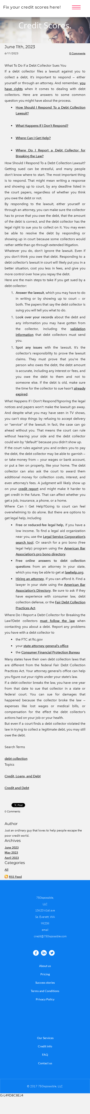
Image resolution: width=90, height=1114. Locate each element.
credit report (28, 489)
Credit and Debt (17, 788)
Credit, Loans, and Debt (23, 776)
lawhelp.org (74, 572)
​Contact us (45, 1063)
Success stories (45, 982)
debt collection (16, 759)
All (6, 870)
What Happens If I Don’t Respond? (42, 126)
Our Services (45, 1038)
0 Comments (77, 53)
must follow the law (57, 621)
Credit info (45, 1046)
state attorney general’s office (45, 646)
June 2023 (12, 847)
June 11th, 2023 (20, 46)
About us (45, 966)
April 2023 (12, 858)
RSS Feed (15, 877)
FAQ (45, 1054)
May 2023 (11, 852)
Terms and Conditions (45, 991)
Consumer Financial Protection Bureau (50, 652)
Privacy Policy (45, 999)
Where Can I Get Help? (33, 138)
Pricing (45, 974)
